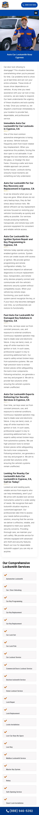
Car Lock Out (11, 635)
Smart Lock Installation (14, 803)
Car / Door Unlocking (13, 590)
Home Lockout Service (14, 691)
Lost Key (9, 747)
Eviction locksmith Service (16, 680)
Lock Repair (10, 702)
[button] (36, 13)
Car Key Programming (14, 601)
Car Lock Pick (11, 646)
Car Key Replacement (14, 612)
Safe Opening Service (14, 792)
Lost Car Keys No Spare (15, 736)
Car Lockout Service (13, 657)
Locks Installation (12, 725)
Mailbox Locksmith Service (16, 758)
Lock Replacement (13, 713)
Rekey (8, 781)
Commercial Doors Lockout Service (19, 669)
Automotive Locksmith (14, 579)
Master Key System (13, 769)
